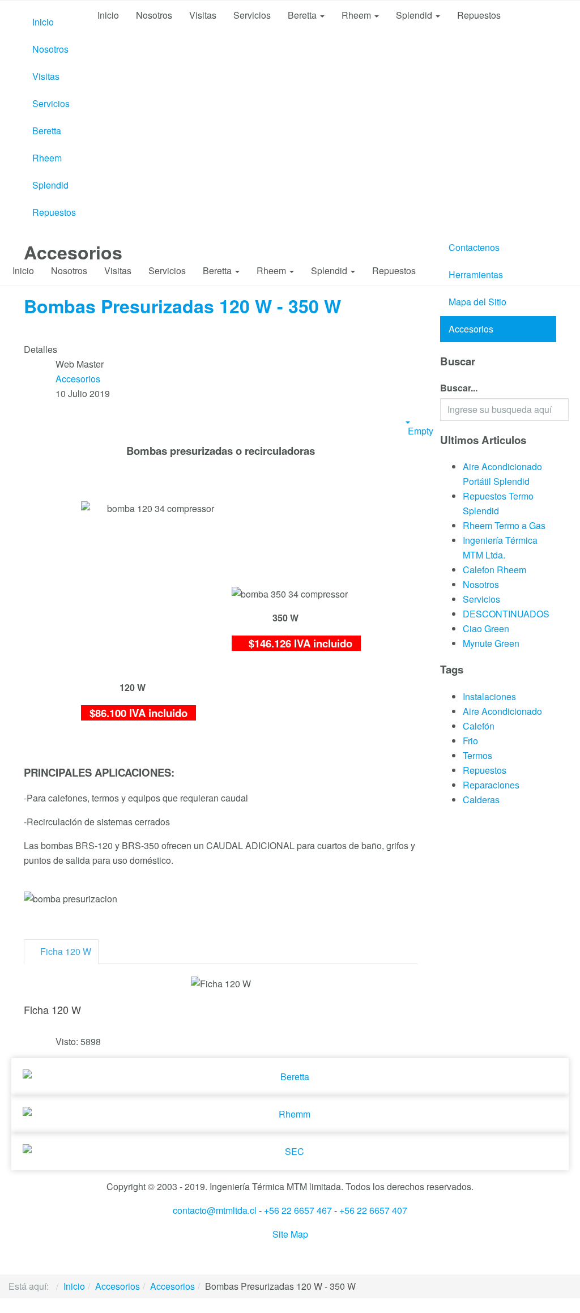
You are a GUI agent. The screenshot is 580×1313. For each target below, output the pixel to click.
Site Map (290, 1233)
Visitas (45, 76)
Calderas (481, 799)
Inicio (43, 21)
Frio (470, 740)
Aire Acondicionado (502, 711)
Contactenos (474, 247)
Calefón (478, 725)
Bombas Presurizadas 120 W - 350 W (182, 306)
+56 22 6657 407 (373, 1210)
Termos (477, 755)
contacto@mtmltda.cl (215, 1210)
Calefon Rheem (494, 569)
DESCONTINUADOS (506, 613)
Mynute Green (491, 643)
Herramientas (476, 274)
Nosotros (50, 49)
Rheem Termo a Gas (504, 525)
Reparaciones (491, 784)
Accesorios (471, 328)
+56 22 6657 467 (298, 1210)
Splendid (50, 184)
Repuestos (54, 212)
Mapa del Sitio (477, 301)
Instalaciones (489, 696)
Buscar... (458, 387)
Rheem (47, 157)
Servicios (51, 103)
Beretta (46, 130)
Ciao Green (486, 628)
